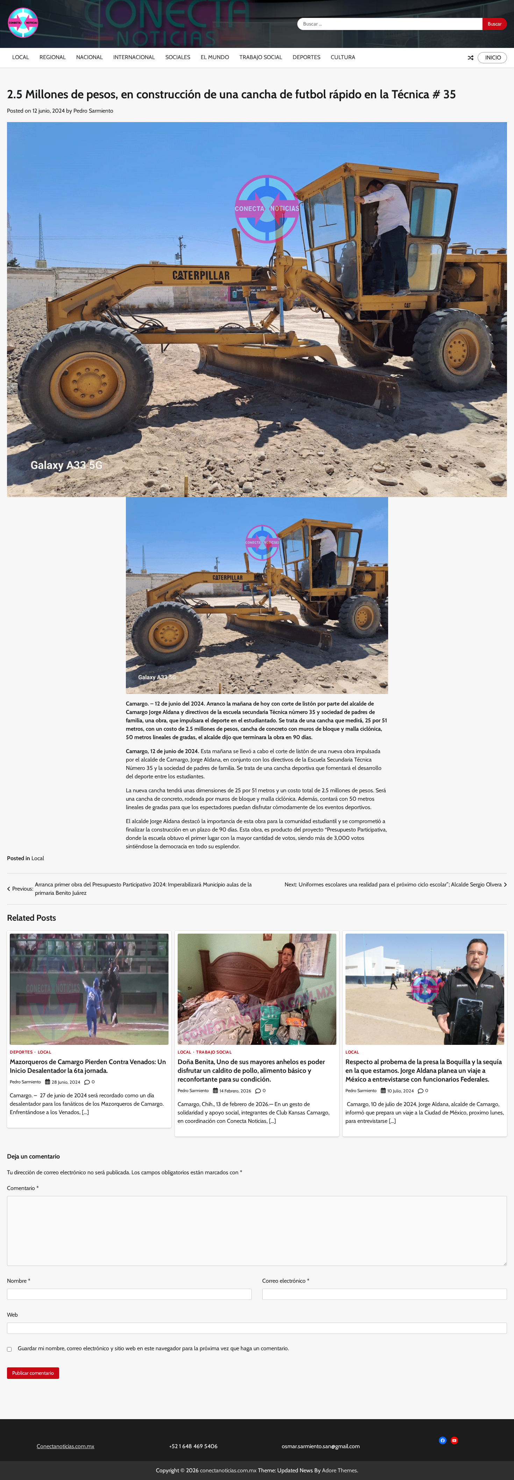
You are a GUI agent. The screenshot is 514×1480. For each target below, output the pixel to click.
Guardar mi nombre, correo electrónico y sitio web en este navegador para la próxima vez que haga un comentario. (153, 1348)
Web (12, 1314)
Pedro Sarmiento (93, 110)
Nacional (89, 57)
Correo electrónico (285, 1280)
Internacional (134, 57)
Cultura (343, 57)
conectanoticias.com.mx (228, 1470)
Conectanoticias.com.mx (65, 1446)
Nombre (18, 1280)
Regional (53, 57)
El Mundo (215, 57)
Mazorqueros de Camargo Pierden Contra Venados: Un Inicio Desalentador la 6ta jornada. (88, 1066)
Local (20, 57)
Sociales (177, 57)
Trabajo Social (261, 57)
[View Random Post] (470, 57)
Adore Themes (339, 1470)
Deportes (306, 57)
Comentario (23, 1188)
